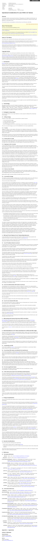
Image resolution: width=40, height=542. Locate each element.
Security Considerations (9, 441)
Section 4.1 (15, 426)
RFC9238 (13, 334)
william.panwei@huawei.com (8, 540)
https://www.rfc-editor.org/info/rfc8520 (28, 486)
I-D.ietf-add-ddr (16, 378)
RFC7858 (3, 320)
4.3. (3, 300)
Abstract (4, 16)
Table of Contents (35, 0)
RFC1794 (35, 182)
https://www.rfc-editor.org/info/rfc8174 (25, 481)
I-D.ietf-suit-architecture (27, 253)
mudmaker (16, 337)
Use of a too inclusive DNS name (11, 300)
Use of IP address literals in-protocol (12, 242)
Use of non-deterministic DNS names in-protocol (14, 284)
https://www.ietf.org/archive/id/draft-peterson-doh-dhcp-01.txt (20, 514)
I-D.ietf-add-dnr (32, 377)
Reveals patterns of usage (9, 138)
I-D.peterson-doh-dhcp (27, 375)
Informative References (9, 488)
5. (2, 318)
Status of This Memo (7, 37)
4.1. (3, 242)
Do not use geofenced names (10, 367)
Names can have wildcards (9, 168)
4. (2, 235)
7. (2, 397)
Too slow (6, 127)
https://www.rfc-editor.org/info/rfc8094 (29, 478)
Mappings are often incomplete (10, 144)
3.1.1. (3, 127)
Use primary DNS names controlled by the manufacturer (16, 350)
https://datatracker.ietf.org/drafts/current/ (8, 43)
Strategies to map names (9, 112)
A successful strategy (8, 176)
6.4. (3, 367)
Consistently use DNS (8, 345)
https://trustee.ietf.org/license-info (7, 55)
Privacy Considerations (9, 397)
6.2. (3, 350)
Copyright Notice (6, 51)
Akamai (33, 291)
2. (2, 103)
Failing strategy (7, 116)
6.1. (3, 345)
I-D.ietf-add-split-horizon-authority (21, 379)
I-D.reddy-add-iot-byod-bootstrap (16, 375)
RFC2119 (31, 108)
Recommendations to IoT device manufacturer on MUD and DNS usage (20, 330)
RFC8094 (8, 320)
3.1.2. (3, 138)
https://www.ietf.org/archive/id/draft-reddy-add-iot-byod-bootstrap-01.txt (23, 519)
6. (2, 330)
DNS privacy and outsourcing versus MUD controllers (16, 318)
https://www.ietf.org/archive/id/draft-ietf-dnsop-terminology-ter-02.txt (19, 461)
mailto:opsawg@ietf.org (32, 32)
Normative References (8, 454)
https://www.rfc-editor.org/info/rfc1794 (14, 469)
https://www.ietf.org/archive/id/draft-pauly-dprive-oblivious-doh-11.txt (21, 510)
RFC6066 (16, 78)
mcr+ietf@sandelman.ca (8, 536)
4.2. (3, 284)
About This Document (7, 26)
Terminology (7, 103)
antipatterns (25, 237)
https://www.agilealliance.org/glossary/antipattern (24, 490)
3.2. (3, 176)
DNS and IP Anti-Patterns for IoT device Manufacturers (16, 235)
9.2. (3, 488)
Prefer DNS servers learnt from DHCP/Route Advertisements (17, 371)
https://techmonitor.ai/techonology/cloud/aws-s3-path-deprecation (20, 493)
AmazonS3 (28, 291)
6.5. (3, 371)
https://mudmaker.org (17, 520)
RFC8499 (17, 352)
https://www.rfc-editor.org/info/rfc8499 (25, 483)
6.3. (3, 360)
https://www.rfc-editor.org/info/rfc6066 (26, 523)
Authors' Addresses (6, 532)
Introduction (7, 61)
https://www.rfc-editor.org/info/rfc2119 (26, 471)
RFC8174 (35, 108)
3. (2, 112)
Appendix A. (5, 530)
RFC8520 (3, 63)
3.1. (3, 116)
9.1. (3, 454)
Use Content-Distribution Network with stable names (15, 360)
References (6, 452)
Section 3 (10, 326)
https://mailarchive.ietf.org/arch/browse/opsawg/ (16, 33)
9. (2, 452)
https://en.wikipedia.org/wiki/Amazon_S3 (20, 457)
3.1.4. (3, 168)
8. (2, 441)
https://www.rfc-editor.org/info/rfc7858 (14, 475)
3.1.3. (3, 144)
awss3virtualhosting (10, 313)
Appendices (11, 530)
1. (2, 61)
